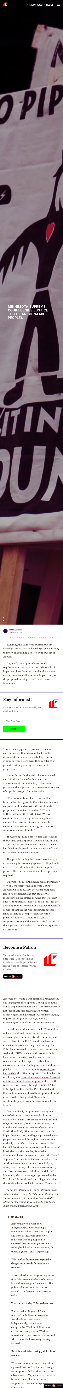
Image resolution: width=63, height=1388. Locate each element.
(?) (51, 4)
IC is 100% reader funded (38, 4)
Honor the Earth (15, 629)
